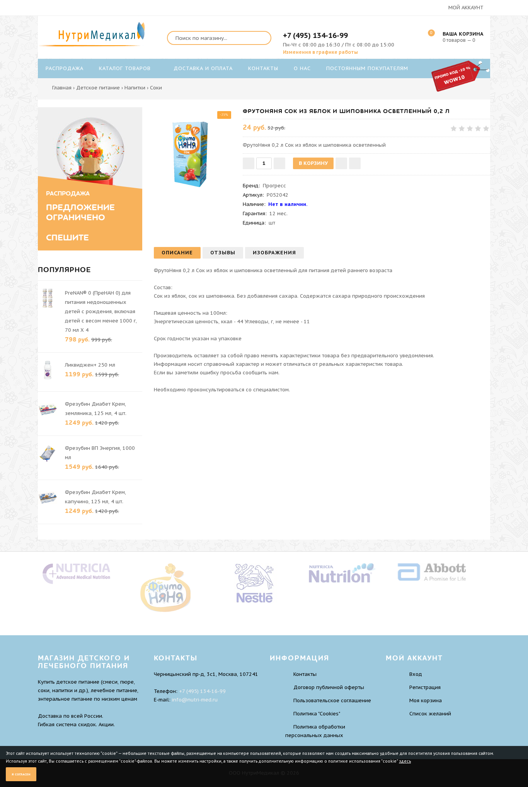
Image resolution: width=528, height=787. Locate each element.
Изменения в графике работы (320, 52)
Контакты (305, 674)
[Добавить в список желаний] (341, 163)
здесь (405, 761)
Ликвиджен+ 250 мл (90, 365)
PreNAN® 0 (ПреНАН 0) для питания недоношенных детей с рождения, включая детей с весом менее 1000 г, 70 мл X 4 (101, 311)
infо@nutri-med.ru (195, 699)
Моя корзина (425, 700)
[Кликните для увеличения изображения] (194, 148)
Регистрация (425, 687)
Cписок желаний (430, 713)
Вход (415, 674)
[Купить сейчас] (355, 163)
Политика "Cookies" (316, 713)
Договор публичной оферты (328, 687)
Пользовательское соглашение (332, 700)
